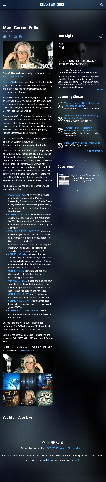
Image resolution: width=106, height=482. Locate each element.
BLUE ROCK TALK (17, 194)
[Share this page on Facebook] (5, 37)
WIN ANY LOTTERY (17, 281)
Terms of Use (95, 455)
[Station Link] (53, 5)
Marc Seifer (91, 72)
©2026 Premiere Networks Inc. (66, 448)
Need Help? (55, 455)
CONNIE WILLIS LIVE (18, 294)
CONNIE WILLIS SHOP (19, 300)
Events (45, 455)
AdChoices (72, 460)
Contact (67, 455)
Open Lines (82, 145)
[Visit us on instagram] (57, 442)
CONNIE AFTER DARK (19, 214)
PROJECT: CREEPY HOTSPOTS (23, 231)
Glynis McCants (71, 120)
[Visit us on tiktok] (62, 442)
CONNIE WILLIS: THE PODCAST (24, 310)
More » (99, 89)
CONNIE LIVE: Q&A (17, 254)
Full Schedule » (95, 151)
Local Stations (9, 455)
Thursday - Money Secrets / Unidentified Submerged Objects (80, 129)
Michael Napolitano (75, 72)
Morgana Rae (70, 133)
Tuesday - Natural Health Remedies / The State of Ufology (82, 104)
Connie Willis (9, 82)
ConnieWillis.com (16, 76)
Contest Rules (58, 460)
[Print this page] (20, 37)
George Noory (76, 70)
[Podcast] (101, 36)
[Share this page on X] (10, 37)
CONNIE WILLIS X (17, 271)
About (22, 455)
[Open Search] (101, 4)
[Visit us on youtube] (53, 442)
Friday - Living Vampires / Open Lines (82, 142)
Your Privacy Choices (34, 460)
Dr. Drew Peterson (73, 108)
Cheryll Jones (85, 133)
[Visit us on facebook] (43, 442)
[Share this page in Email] (15, 37)
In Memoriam (33, 455)
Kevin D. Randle (91, 108)
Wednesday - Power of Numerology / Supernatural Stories (82, 116)
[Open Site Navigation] (4, 4)
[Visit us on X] (48, 442)
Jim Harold (86, 120)
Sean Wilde (69, 145)
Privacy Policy (80, 455)
